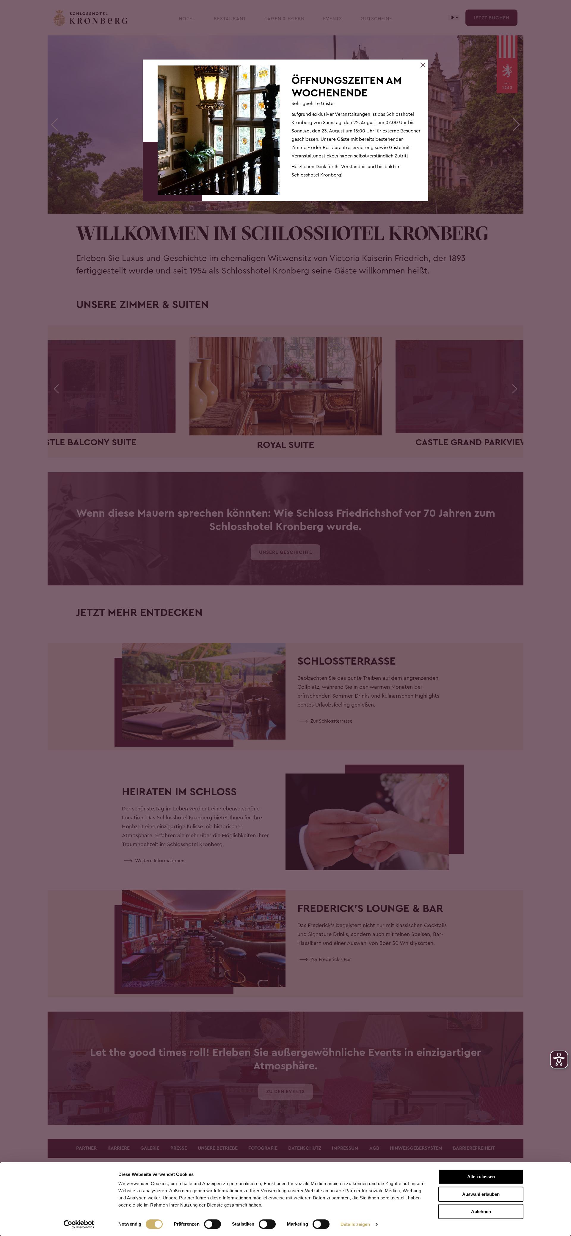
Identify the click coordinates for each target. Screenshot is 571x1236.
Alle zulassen (481, 1176)
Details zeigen (355, 1224)
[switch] (212, 1224)
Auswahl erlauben (481, 1194)
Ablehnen (481, 1211)
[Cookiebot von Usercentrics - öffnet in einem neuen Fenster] (79, 1224)
